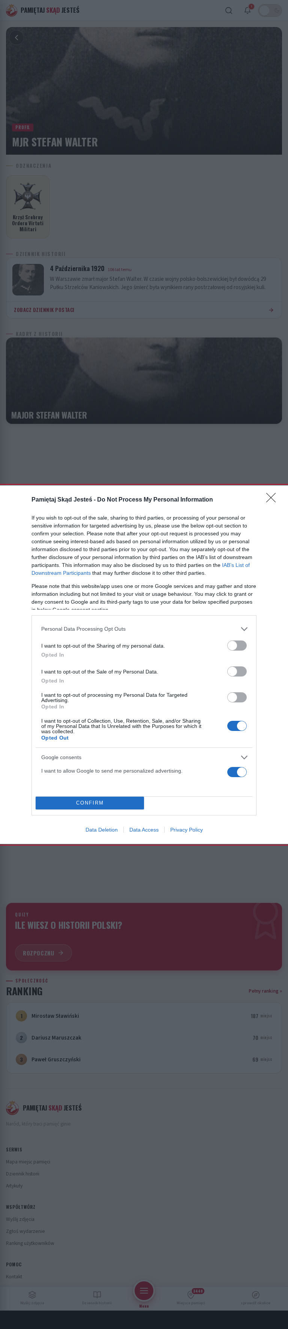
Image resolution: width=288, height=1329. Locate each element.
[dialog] (144, 664)
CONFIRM (90, 803)
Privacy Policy (186, 830)
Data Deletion (102, 830)
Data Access (144, 830)
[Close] (273, 500)
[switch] (237, 645)
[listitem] (144, 629)
